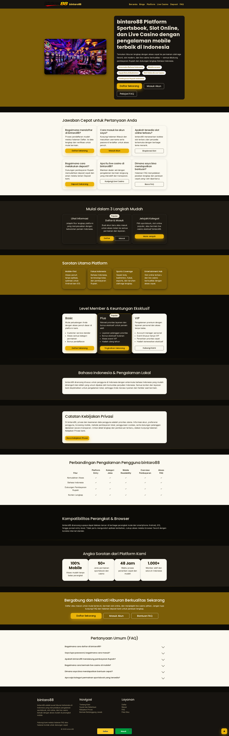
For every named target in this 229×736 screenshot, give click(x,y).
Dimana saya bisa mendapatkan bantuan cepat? (89, 671)
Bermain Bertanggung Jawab (90, 712)
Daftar (107, 238)
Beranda (133, 4)
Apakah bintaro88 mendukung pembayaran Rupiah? (90, 659)
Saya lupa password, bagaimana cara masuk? (87, 652)
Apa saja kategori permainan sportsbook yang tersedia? (92, 677)
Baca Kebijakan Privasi (77, 438)
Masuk (122, 238)
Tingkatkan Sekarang (114, 348)
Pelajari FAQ (127, 93)
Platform (151, 4)
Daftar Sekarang (129, 86)
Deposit (174, 4)
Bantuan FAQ (144, 616)
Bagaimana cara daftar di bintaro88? (83, 646)
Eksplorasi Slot (149, 150)
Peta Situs (125, 712)
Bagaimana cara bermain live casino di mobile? (88, 665)
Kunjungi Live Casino (114, 181)
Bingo (142, 4)
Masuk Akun (154, 86)
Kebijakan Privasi (86, 710)
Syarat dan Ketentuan (87, 707)
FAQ (182, 4)
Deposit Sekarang (79, 184)
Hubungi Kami (149, 348)
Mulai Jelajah (149, 236)
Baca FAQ (149, 184)
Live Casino (162, 4)
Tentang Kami (84, 705)
